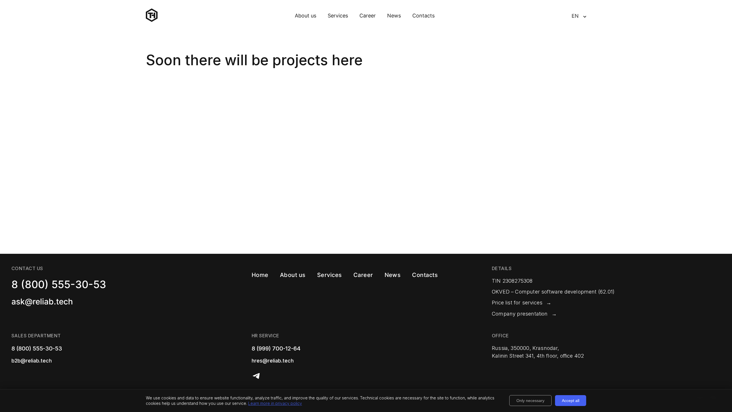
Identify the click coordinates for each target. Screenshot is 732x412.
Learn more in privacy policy (275, 403)
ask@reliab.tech (42, 301)
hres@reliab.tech (273, 361)
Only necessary (530, 400)
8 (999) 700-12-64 (276, 348)
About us (305, 16)
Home (260, 275)
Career (367, 16)
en (575, 16)
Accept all (570, 400)
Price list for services (517, 303)
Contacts (423, 16)
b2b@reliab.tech (31, 361)
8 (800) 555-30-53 (58, 284)
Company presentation (520, 314)
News (394, 16)
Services (338, 16)
